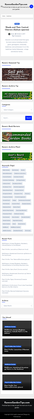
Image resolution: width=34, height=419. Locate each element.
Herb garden (6, 203)
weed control (21, 223)
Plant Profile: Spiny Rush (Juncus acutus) (14, 269)
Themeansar (17, 416)
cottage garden (21, 180)
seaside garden (26, 217)
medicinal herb (7, 207)
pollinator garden (18, 213)
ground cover (6, 200)
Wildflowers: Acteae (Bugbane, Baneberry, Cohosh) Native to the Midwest (15, 331)
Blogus (26, 414)
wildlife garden (7, 230)
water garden (6, 223)
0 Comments (17, 36)
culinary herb (6, 183)
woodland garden (18, 230)
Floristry (27, 193)
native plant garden (8, 210)
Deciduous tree (7, 186)
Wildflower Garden (10, 326)
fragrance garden (7, 197)
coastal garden (7, 176)
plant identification (21, 210)
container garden (18, 176)
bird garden (15, 170)
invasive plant (16, 203)
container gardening (8, 180)
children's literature (19, 173)
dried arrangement (19, 186)
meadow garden (26, 203)
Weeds (17, 23)
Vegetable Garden (17, 220)
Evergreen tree (18, 193)
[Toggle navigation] (2, 6)
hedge (14, 200)
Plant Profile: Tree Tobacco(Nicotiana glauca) (15, 259)
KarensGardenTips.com (16, 4)
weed (14, 223)
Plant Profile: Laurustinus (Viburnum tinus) (15, 249)
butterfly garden (7, 173)
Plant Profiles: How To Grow (13, 346)
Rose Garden (15, 217)
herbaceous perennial (24, 200)
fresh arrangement (20, 197)
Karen (12, 34)
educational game (7, 190)
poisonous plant (7, 213)
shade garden (6, 220)
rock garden (6, 217)
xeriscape (27, 230)
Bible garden (6, 170)
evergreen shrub (7, 193)
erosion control (19, 190)
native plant (16, 207)
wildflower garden (15, 227)
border (23, 170)
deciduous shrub (17, 183)
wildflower (5, 227)
